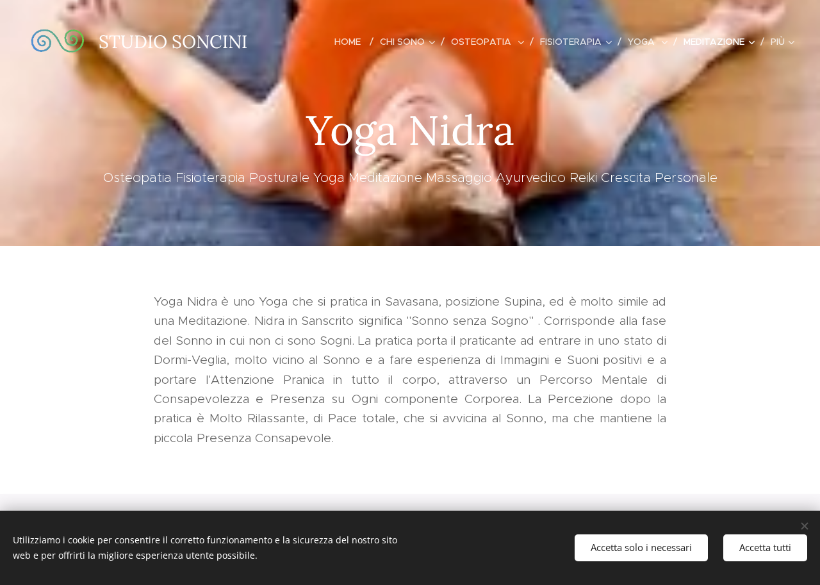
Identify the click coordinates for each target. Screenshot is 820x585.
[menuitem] (352, 42)
